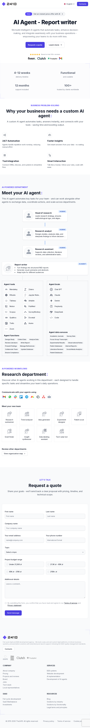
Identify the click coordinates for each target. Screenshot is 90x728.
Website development (55, 674)
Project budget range (13, 560)
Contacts (82, 4)
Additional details (12, 579)
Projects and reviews (11, 676)
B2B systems (52, 671)
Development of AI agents (57, 679)
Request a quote (35, 45)
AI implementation (53, 676)
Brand (5, 679)
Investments (7, 705)
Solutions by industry (55, 702)
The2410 (19, 721)
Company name (11, 524)
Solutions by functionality (56, 705)
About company (9, 671)
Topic (7, 548)
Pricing (5, 674)
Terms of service (70, 603)
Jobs (5, 682)
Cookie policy (79, 721)
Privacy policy (48, 721)
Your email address (13, 536)
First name (9, 512)
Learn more (54, 45)
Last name (50, 512)
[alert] (45, 14)
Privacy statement (14, 605)
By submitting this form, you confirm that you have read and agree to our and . (44, 604)
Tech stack (7, 685)
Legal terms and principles (57, 707)
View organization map (13, 454)
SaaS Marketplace (10, 702)
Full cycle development (12, 699)
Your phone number (54, 536)
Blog (48, 699)
